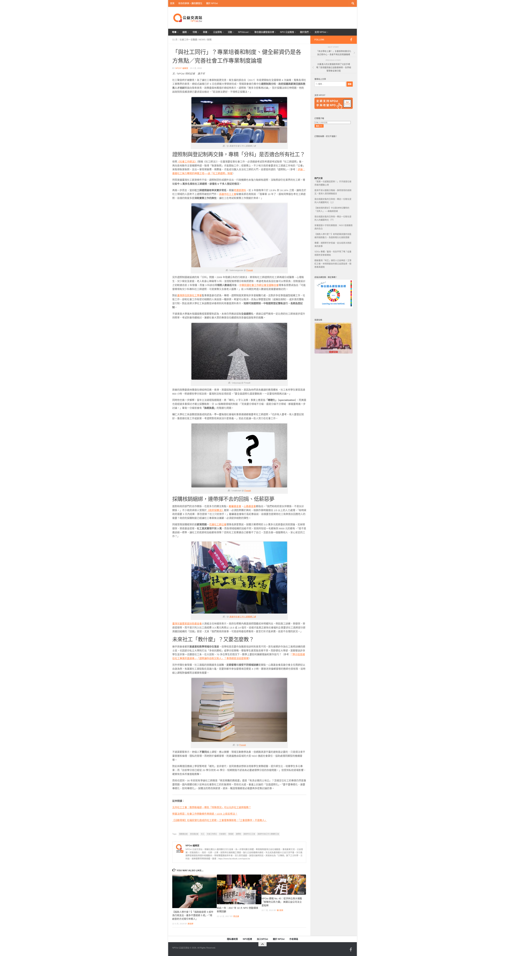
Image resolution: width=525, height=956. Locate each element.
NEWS (202, 39)
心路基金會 (250, 506)
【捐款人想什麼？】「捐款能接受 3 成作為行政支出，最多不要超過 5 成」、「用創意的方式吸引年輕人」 (192, 915)
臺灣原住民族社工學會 (189, 295)
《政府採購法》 (215, 510)
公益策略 (217, 32)
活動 (230, 32)
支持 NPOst (320, 32)
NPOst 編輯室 (181, 68)
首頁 (172, 3)
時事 (174, 32)
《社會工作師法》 (187, 161)
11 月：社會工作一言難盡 (184, 39)
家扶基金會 (194, 834)
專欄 (205, 32)
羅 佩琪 (280, 910)
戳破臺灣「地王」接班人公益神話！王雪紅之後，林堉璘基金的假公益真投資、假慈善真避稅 (332, 263)
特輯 (195, 32)
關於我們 (304, 32)
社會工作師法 (212, 834)
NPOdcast (243, 32)
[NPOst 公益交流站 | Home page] (188, 17)
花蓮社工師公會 (217, 524)
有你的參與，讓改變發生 (190, 3)
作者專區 (293, 939)
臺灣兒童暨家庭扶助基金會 (187, 623)
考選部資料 (240, 190)
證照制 (238, 834)
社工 (202, 834)
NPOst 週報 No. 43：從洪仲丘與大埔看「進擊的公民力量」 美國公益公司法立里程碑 (282, 902)
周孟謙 (236, 916)
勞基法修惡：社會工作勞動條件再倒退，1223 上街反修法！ (204, 814)
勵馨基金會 (235, 506)
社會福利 (222, 834)
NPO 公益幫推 (287, 32)
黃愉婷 (190, 924)
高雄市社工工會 (227, 194)
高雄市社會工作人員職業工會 (242, 617)
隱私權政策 (232, 939)
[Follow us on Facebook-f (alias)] (351, 39)
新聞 (209, 39)
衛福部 (230, 834)
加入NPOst (262, 939)
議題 (184, 32)
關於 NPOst (212, 3)
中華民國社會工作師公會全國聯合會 (259, 285)
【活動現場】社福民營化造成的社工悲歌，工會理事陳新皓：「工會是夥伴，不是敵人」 (219, 820)
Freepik (249, 270)
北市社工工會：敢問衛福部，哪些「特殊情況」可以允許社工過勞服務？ (211, 807)
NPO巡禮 (247, 939)
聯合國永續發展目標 (264, 32)
